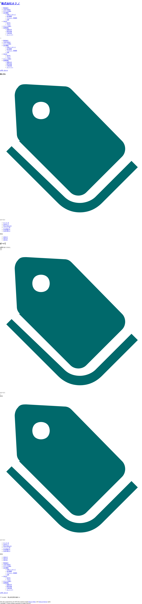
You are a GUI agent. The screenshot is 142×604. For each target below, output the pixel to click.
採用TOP (9, 29)
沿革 (8, 19)
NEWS (8, 23)
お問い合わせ (4, 70)
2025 (5, 238)
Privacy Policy (32, 601)
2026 (5, 237)
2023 (5, 240)
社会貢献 (6, 229)
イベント (6, 227)
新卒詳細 (9, 31)
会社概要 (9, 16)
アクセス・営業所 (12, 18)
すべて (6, 223)
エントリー (10, 34)
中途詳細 (9, 33)
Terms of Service (43, 601)
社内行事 (6, 231)
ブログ (9, 24)
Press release (7, 226)
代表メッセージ (11, 14)
